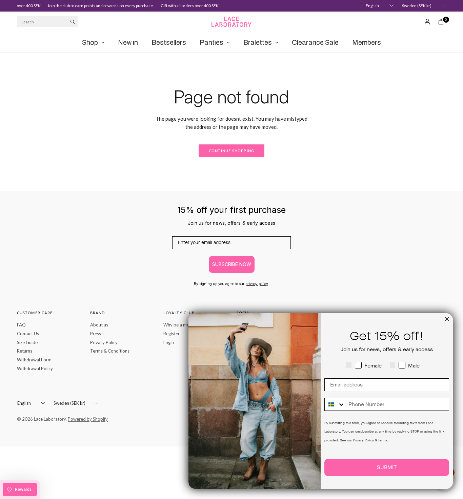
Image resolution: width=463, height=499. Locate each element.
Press (95, 333)
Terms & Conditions (109, 351)
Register (171, 333)
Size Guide (27, 342)
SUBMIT (387, 467)
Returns (24, 351)
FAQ (21, 324)
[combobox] (335, 404)
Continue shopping (231, 150)
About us (99, 324)
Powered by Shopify (88, 419)
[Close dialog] (447, 319)
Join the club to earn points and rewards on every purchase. (98, 5)
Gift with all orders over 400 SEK (187, 5)
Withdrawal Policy (35, 368)
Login (168, 342)
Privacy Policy (104, 342)
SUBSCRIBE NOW (231, 264)
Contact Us (28, 333)
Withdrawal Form (34, 359)
